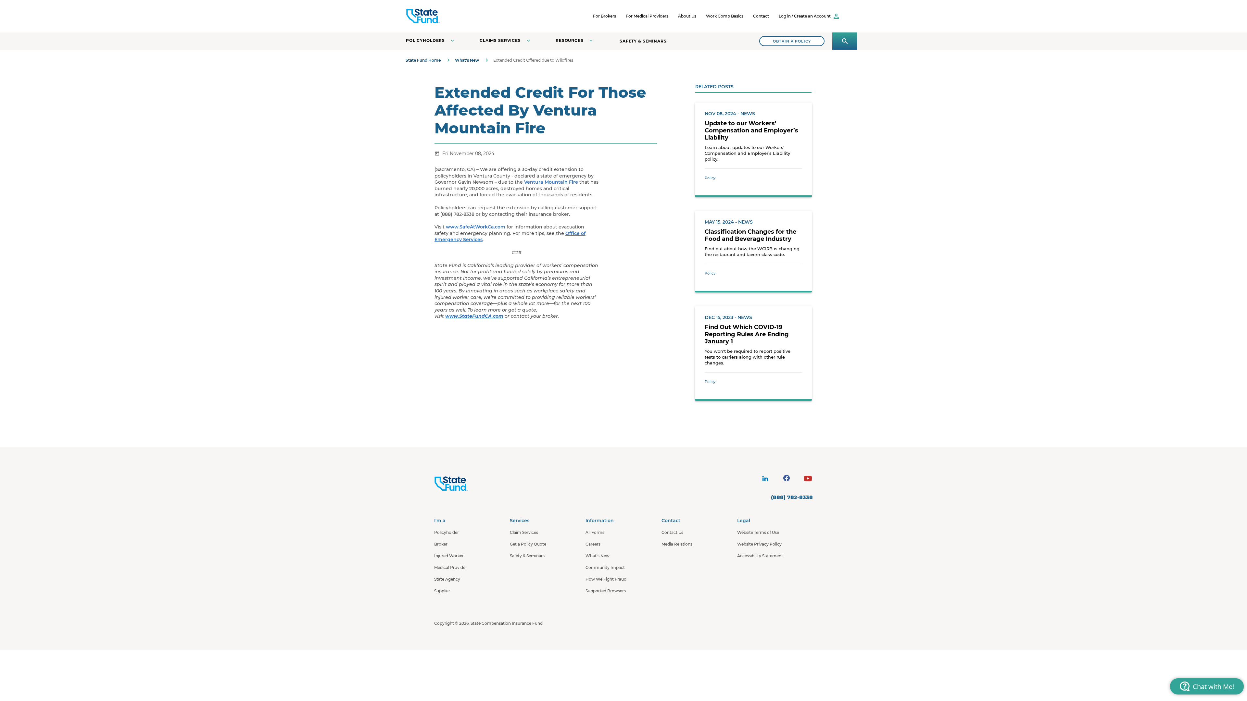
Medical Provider (450, 567)
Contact (761, 16)
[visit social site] (765, 479)
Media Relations (676, 544)
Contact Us (672, 532)
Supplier (442, 590)
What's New (467, 60)
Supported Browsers (606, 590)
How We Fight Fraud (606, 579)
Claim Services (524, 532)
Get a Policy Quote (528, 544)
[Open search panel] (844, 41)
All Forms (595, 532)
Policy (710, 178)
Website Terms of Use (758, 532)
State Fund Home (423, 60)
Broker (440, 544)
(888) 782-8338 (792, 497)
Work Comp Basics (724, 16)
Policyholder (446, 532)
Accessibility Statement (760, 555)
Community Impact (605, 567)
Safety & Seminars (643, 41)
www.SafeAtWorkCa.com (475, 227)
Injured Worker (449, 555)
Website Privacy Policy (759, 544)
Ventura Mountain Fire (551, 182)
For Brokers (604, 16)
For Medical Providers (647, 16)
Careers (593, 544)
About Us (687, 16)
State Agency (447, 579)
